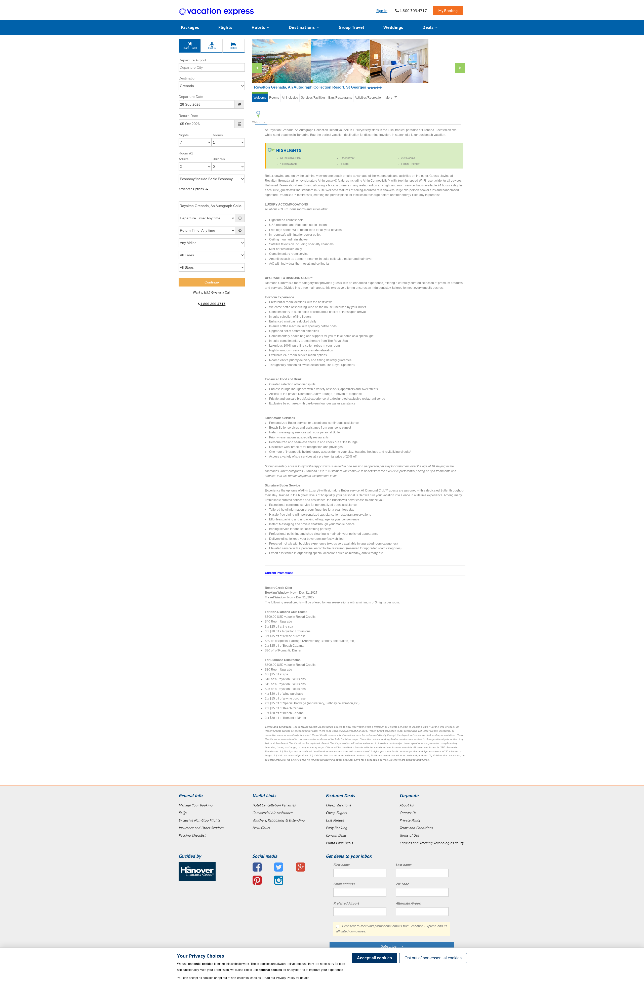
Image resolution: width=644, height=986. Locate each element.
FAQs (182, 812)
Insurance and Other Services (201, 828)
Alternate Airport (408, 903)
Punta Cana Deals (339, 843)
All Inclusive (290, 97)
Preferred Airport (346, 903)
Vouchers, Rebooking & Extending (278, 820)
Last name (403, 864)
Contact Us (407, 812)
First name (341, 864)
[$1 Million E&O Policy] (197, 871)
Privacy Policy (409, 820)
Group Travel (351, 27)
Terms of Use (409, 835)
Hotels (259, 27)
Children (218, 159)
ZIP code (402, 884)
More (388, 97)
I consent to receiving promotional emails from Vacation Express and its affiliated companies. (391, 928)
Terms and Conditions (416, 828)
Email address (343, 884)
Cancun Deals (336, 835)
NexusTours (261, 828)
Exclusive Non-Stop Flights (199, 820)
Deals (428, 27)
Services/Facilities (313, 97)
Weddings (393, 27)
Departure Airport (192, 60)
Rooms (217, 135)
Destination (187, 78)
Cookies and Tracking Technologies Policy (431, 843)
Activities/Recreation (369, 97)
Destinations (302, 27)
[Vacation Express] (216, 12)
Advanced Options (191, 189)
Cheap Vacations (338, 805)
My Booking (448, 10)
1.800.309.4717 (413, 10)
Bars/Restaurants (340, 97)
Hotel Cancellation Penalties (274, 805)
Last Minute (335, 820)
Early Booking (336, 828)
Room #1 (186, 153)
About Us (406, 805)
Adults (183, 159)
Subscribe (391, 946)
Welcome (260, 97)
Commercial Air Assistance (272, 812)
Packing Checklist (192, 835)
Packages (190, 27)
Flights (225, 27)
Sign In (381, 10)
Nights (184, 135)
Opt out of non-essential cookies (433, 958)
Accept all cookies (374, 958)
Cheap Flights (336, 812)
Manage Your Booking (196, 805)
